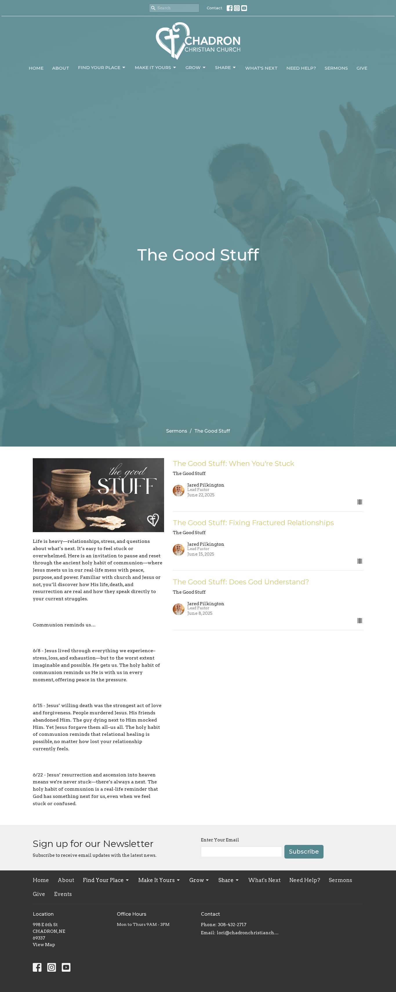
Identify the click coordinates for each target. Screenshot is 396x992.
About (60, 68)
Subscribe (304, 851)
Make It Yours (153, 67)
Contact (214, 8)
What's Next (261, 68)
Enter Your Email (220, 840)
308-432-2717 (232, 924)
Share (223, 67)
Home (36, 68)
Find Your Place (99, 67)
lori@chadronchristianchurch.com (248, 932)
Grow (193, 67)
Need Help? (301, 68)
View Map (44, 944)
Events (63, 894)
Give (362, 68)
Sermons (336, 68)
